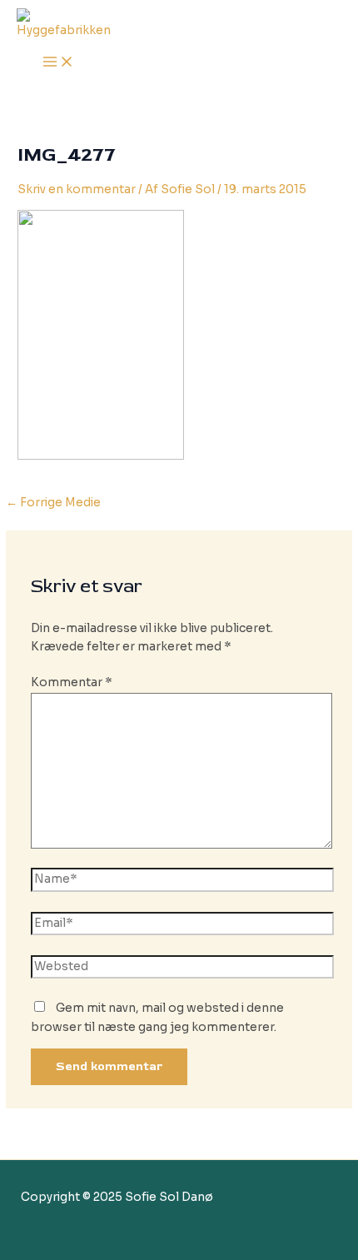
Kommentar (71, 682)
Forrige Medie (53, 503)
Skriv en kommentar (76, 189)
